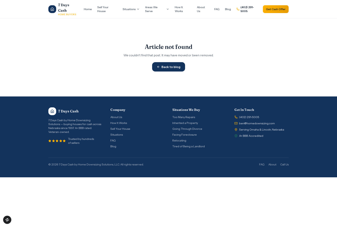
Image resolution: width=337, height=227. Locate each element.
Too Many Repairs (183, 117)
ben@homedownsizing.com (257, 123)
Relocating (179, 140)
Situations (129, 9)
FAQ (217, 9)
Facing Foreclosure (184, 134)
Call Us (284, 164)
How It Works (179, 9)
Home (88, 9)
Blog (228, 9)
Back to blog (170, 67)
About (272, 164)
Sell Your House (102, 9)
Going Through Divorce (187, 129)
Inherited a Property (185, 123)
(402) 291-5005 (247, 9)
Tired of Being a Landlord (188, 146)
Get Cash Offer (276, 9)
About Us (201, 9)
